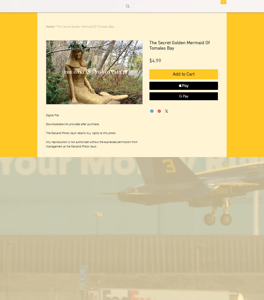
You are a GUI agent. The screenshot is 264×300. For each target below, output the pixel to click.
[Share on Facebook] (152, 111)
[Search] (128, 6)
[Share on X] (166, 111)
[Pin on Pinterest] (159, 111)
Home (50, 26)
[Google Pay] (183, 96)
